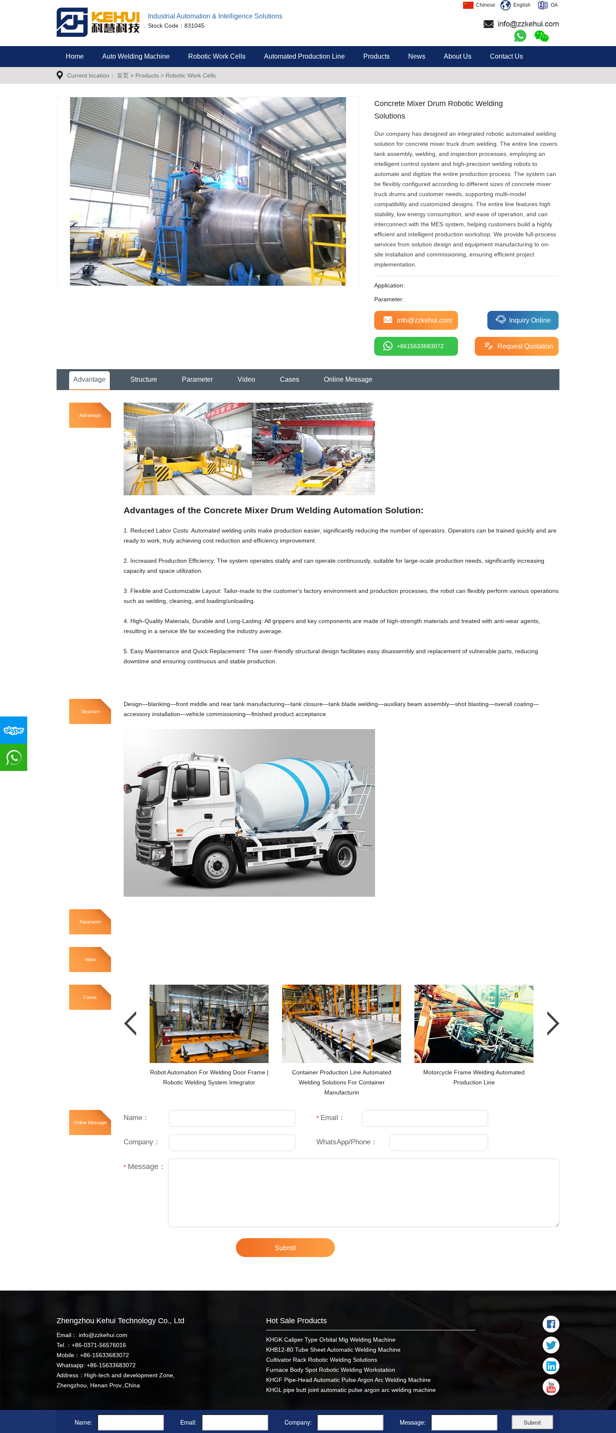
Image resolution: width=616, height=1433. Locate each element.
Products (376, 56)
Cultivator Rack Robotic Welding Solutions (321, 1359)
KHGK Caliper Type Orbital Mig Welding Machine (331, 1339)
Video (246, 379)
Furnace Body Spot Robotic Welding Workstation (330, 1369)
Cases (289, 379)
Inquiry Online (530, 320)
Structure (143, 379)
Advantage (89, 379)
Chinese (484, 5)
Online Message (348, 379)
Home (75, 56)
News (416, 56)
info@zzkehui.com (424, 320)
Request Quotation (525, 346)
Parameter (197, 379)
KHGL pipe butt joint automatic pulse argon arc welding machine (351, 1389)
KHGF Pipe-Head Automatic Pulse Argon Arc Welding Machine (348, 1379)
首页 (123, 75)
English (521, 5)
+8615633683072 (420, 346)
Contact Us (506, 56)
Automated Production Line (304, 56)
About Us (457, 56)
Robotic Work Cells (217, 56)
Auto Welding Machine (136, 56)
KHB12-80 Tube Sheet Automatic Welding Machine (333, 1349)
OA (553, 5)
